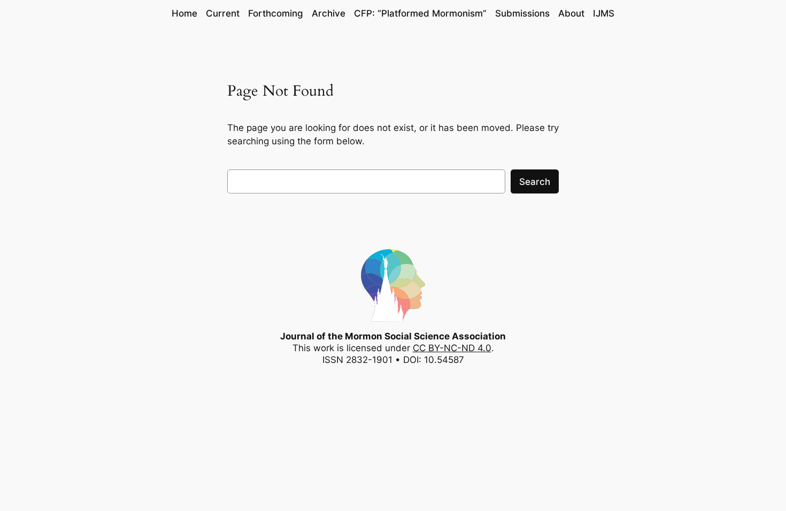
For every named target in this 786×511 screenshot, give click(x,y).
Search (534, 181)
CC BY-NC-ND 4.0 (452, 348)
